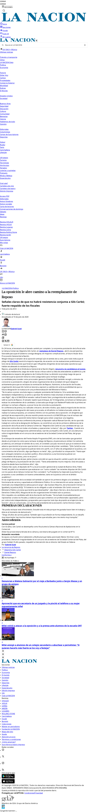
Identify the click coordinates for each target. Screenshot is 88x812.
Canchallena (5, 150)
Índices (3, 88)
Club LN (6, 34)
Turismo (3, 160)
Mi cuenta (7, 37)
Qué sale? (4, 183)
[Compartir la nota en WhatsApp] (5, 334)
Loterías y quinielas (8, 170)
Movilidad (4, 85)
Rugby (2, 145)
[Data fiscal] (3, 808)
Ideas (2, 214)
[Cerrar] (36, 40)
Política (15, 288)
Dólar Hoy (4, 75)
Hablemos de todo (7, 121)
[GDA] (8, 801)
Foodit (5, 30)
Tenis (2, 147)
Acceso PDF (4, 196)
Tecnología (4, 163)
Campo (3, 78)
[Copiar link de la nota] (3, 337)
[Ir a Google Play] (8, 778)
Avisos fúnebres (6, 201)
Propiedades (5, 80)
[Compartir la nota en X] (5, 341)
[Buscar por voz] (85, 45)
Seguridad (4, 106)
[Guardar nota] (3, 331)
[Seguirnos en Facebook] (3, 750)
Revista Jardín (5, 235)
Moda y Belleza (6, 175)
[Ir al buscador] (4, 10)
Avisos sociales (6, 204)
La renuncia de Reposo (11, 547)
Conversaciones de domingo (11, 209)
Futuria (3, 73)
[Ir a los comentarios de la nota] (5, 331)
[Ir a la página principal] (44, 21)
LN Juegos (4, 157)
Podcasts (3, 173)
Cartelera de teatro (7, 188)
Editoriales (4, 129)
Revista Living (5, 230)
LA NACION (7, 288)
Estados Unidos (6, 96)
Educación (4, 109)
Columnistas (5, 132)
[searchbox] (43, 45)
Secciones (7, 27)
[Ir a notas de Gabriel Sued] (44, 322)
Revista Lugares (6, 227)
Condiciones (29, 793)
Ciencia (3, 119)
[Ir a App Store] (8, 783)
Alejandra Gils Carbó (12, 550)
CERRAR (3, 1)
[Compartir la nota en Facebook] (3, 341)
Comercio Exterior (7, 83)
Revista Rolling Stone (8, 232)
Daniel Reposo (10, 552)
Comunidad (4, 114)
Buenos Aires (5, 103)
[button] (44, 161)
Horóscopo (4, 165)
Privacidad (38, 793)
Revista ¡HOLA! (6, 224)
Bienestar (4, 116)
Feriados (3, 168)
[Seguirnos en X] (3, 757)
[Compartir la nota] (3, 334)
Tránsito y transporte (8, 57)
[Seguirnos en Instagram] (3, 763)
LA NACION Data (6, 62)
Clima (2, 60)
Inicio (5, 24)
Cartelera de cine (7, 186)
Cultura (3, 111)
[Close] (3, 651)
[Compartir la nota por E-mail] (8, 341)
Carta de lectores (7, 206)
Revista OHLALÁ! (6, 222)
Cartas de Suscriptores (9, 134)
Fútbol (2, 142)
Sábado (3, 212)
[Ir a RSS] (3, 770)
